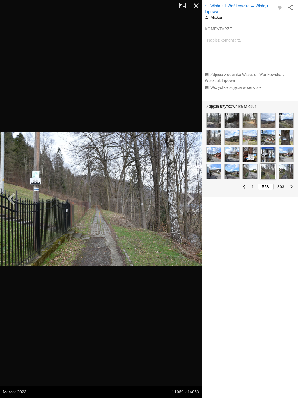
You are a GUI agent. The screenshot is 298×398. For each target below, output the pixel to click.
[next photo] (190, 199)
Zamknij (196, 6)
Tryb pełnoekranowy (184, 6)
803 (280, 186)
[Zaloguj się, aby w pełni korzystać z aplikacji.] (279, 7)
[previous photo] (11, 199)
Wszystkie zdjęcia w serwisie (235, 87)
